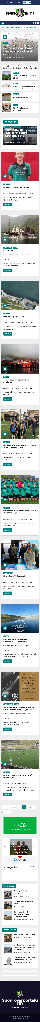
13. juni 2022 (10, 582)
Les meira (7, 205)
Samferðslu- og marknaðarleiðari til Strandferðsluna (16, 132)
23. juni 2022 (10, 323)
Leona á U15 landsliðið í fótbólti (16, 187)
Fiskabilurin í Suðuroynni (14, 576)
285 (4, 812)
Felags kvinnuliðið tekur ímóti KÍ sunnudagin (17, 776)
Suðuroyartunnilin (30, 68)
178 (19, 807)
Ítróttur (6, 48)
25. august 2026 (21, 937)
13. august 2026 (21, 962)
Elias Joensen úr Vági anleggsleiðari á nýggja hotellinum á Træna (21, 914)
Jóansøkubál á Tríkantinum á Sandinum (16, 381)
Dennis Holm (22, 194)
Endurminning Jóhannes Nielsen (25, 934)
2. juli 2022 (9, 255)
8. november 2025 (22, 919)
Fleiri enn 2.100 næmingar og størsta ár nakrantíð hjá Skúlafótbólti (19, 446)
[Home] (2, 23)
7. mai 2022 (9, 784)
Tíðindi (15, 83)
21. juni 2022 (10, 388)
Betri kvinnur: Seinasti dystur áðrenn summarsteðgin (19, 512)
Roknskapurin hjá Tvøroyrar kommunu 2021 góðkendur (15, 640)
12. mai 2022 (9, 714)
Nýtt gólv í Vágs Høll (14, 51)
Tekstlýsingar (16, 127)
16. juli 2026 (20, 896)
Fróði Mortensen (23, 255)
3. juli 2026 (19, 907)
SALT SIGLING (9, 251)
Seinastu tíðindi (8, 68)
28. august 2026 (11, 54)
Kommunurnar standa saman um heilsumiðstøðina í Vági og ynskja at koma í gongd (24, 89)
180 (29, 807)
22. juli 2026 (12, 139)
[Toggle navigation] (18, 23)
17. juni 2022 (10, 453)
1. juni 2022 (9, 646)
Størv (8, 127)
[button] (33, 23)
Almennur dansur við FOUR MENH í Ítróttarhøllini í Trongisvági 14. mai (18, 708)
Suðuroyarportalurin (20, 1002)
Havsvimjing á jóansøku (13, 316)
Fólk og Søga (8, 247)
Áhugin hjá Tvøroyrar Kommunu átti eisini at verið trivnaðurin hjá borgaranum (24, 947)
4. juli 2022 (9, 194)
